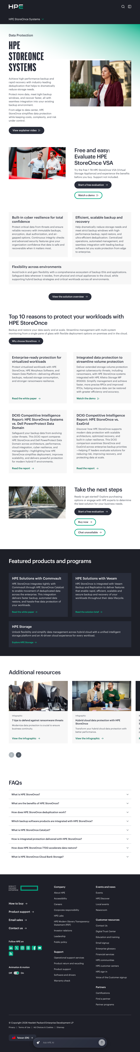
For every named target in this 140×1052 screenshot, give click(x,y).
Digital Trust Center (106, 931)
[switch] (15, 973)
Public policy (60, 942)
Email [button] (16, 920)
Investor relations (63, 930)
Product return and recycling (69, 963)
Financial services (105, 954)
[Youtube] (39, 948)
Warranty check (62, 980)
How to (16, 903)
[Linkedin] (11, 948)
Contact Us (101, 925)
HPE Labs (59, 915)
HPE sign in (101, 971)
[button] (123, 6)
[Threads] (28, 948)
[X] (16, 948)
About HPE (59, 892)
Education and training (107, 937)
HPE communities (105, 960)
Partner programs (105, 1004)
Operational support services (69, 957)
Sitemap (60, 1027)
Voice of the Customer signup (111, 977)
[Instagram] (22, 948)
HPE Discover (103, 898)
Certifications (103, 993)
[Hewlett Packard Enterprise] (16, 7)
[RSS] (11, 953)
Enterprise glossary (106, 948)
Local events (102, 904)
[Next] (18, 755)
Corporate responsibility (66, 910)
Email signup (102, 942)
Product (19, 911)
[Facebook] (34, 948)
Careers (58, 904)
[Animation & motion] (16, 972)
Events (99, 892)
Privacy (12, 1027)
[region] (70, 712)
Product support (62, 969)
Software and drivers (65, 975)
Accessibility (60, 898)
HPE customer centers (107, 965)
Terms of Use (24, 1027)
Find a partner (103, 998)
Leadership (59, 936)
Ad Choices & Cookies (43, 1027)
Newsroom (101, 910)
